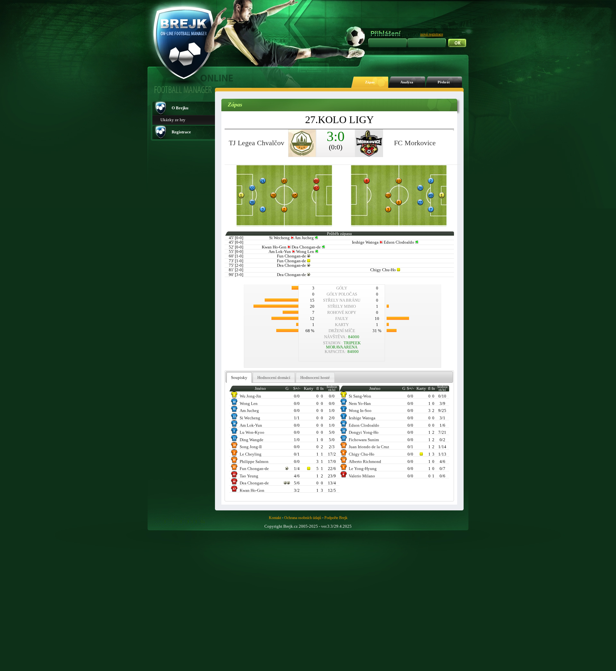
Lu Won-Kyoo (252, 432)
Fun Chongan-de (254, 468)
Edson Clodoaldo (364, 425)
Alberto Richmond (365, 461)
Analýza (406, 82)
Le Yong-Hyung (363, 468)
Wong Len (249, 403)
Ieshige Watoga (362, 417)
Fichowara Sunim (364, 439)
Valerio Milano (362, 476)
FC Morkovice (415, 143)
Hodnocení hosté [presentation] (315, 377)
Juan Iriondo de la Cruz (369, 446)
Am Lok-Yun (251, 425)
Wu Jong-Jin (250, 396)
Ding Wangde (251, 439)
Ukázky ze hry (172, 119)
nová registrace (431, 34)
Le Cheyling (250, 454)
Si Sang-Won (360, 396)
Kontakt (275, 518)
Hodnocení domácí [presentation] (273, 377)
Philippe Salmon (254, 461)
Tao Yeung (249, 476)
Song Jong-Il (251, 446)
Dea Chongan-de (254, 483)
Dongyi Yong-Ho (364, 432)
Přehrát (444, 82)
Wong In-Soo (360, 410)
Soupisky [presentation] (239, 377)
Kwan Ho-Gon (252, 490)
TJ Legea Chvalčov (256, 143)
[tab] (239, 377)
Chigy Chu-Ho (361, 454)
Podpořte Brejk (335, 518)
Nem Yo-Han (360, 403)
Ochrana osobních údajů (302, 518)
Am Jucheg (249, 410)
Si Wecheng (250, 417)
